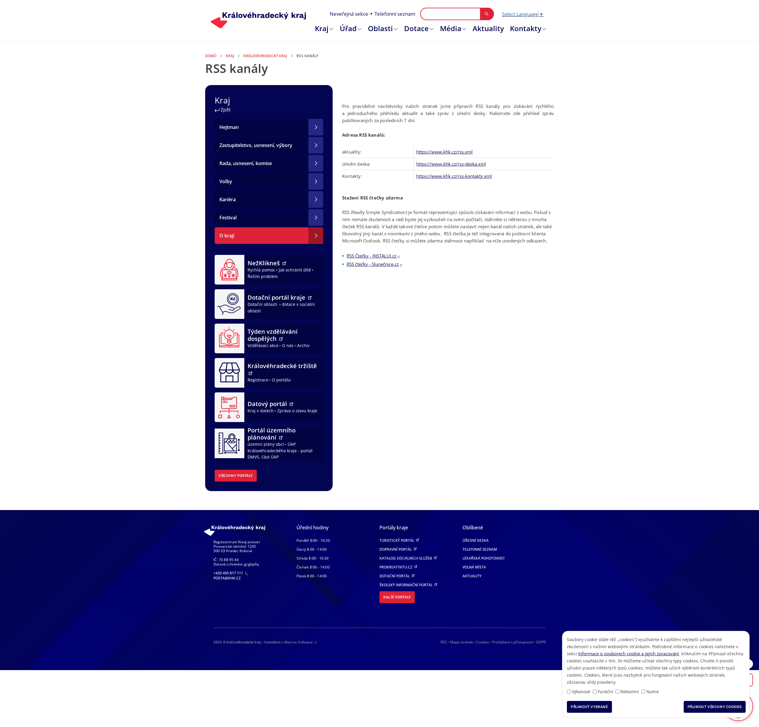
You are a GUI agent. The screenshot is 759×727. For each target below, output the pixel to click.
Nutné (652, 691)
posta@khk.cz (227, 578)
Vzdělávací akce (263, 345)
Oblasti (380, 28)
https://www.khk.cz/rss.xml (444, 152)
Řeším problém (263, 276)
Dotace (416, 28)
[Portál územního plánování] (229, 443)
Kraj (322, 28)
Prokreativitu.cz (396, 567)
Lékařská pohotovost (484, 558)
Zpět (225, 109)
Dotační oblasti (263, 304)
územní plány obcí (266, 444)
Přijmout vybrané (589, 707)
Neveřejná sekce (349, 13)
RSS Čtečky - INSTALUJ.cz (371, 256)
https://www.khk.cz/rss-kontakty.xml (454, 176)
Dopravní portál (396, 549)
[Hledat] (486, 14)
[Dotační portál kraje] (229, 303)
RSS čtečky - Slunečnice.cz (373, 264)
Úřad (348, 28)
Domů (210, 55)
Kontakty (525, 28)
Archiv (303, 345)
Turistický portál (397, 540)
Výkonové (581, 691)
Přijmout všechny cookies (715, 707)
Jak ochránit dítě (295, 270)
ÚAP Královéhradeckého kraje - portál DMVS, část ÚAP (280, 450)
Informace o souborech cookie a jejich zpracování (628, 653)
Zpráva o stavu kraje (297, 410)
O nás (288, 345)
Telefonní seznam (394, 13)
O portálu (281, 380)
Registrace (258, 380)
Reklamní (630, 691)
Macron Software (298, 642)
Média (450, 28)
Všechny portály (236, 476)
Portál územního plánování (272, 433)
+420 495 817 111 (228, 573)
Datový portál (268, 404)
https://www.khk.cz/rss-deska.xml (451, 164)
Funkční (605, 691)
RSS (444, 642)
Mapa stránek (461, 642)
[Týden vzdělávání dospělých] (229, 338)
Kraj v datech (261, 410)
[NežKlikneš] (229, 269)
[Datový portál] (229, 406)
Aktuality (488, 28)
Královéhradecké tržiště (282, 366)
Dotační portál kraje (277, 297)
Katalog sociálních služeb (406, 558)
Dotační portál (395, 576)
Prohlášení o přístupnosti (512, 642)
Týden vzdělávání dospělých (273, 335)
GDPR (541, 642)
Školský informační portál (406, 584)
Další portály (397, 597)
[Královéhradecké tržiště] (229, 372)
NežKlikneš (264, 263)
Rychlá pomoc (261, 270)
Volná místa (474, 567)
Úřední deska (476, 540)
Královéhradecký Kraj (265, 55)
